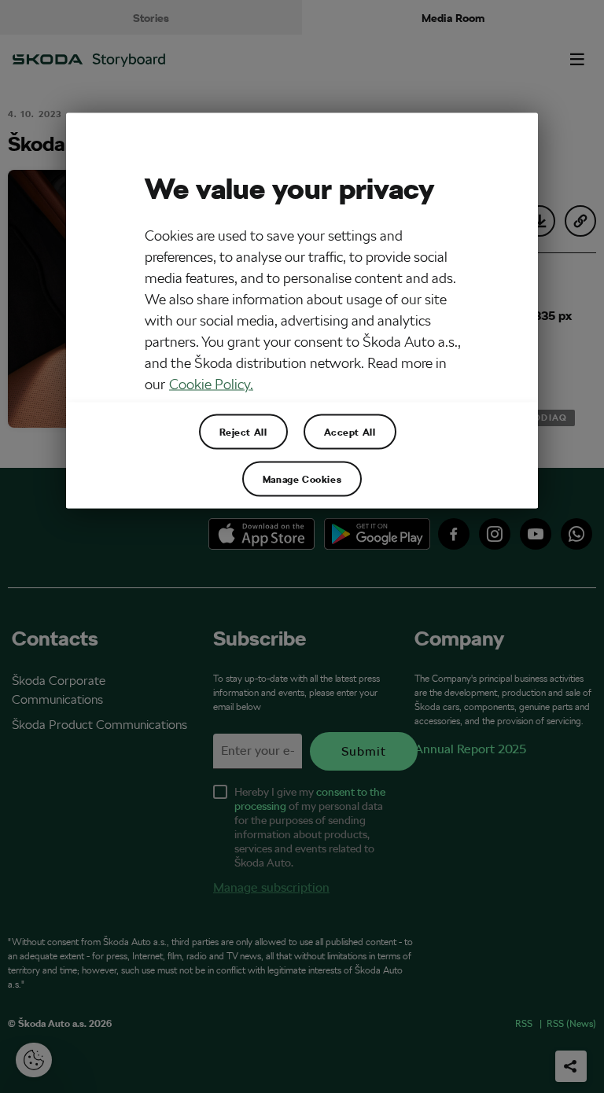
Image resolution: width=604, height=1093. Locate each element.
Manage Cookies (302, 479)
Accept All (350, 431)
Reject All (243, 431)
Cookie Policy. (211, 384)
